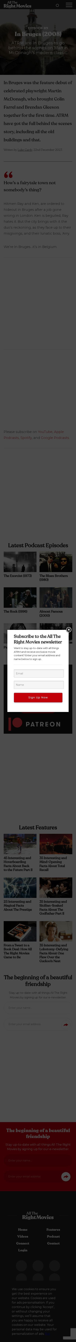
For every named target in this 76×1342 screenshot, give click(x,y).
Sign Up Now (38, 697)
